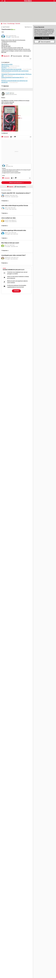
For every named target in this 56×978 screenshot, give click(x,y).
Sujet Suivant (27, 27)
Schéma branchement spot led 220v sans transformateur (14, 71)
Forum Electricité (27, 69)
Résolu (14, 29)
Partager (27, 56)
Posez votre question (17, 56)
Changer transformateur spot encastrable (11, 69)
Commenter (6, 136)
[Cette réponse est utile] (11, 136)
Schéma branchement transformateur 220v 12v (12, 77)
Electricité (18, 23)
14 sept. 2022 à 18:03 (15, 37)
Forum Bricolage (11, 23)
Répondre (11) (6, 56)
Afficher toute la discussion (15, 182)
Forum (4, 23)
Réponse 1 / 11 (4, 89)
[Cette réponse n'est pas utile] (15, 136)
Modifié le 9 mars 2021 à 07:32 (11, 94)
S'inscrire (16, 290)
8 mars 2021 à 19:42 (9, 166)
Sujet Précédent (6, 27)
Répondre (11, 186)
